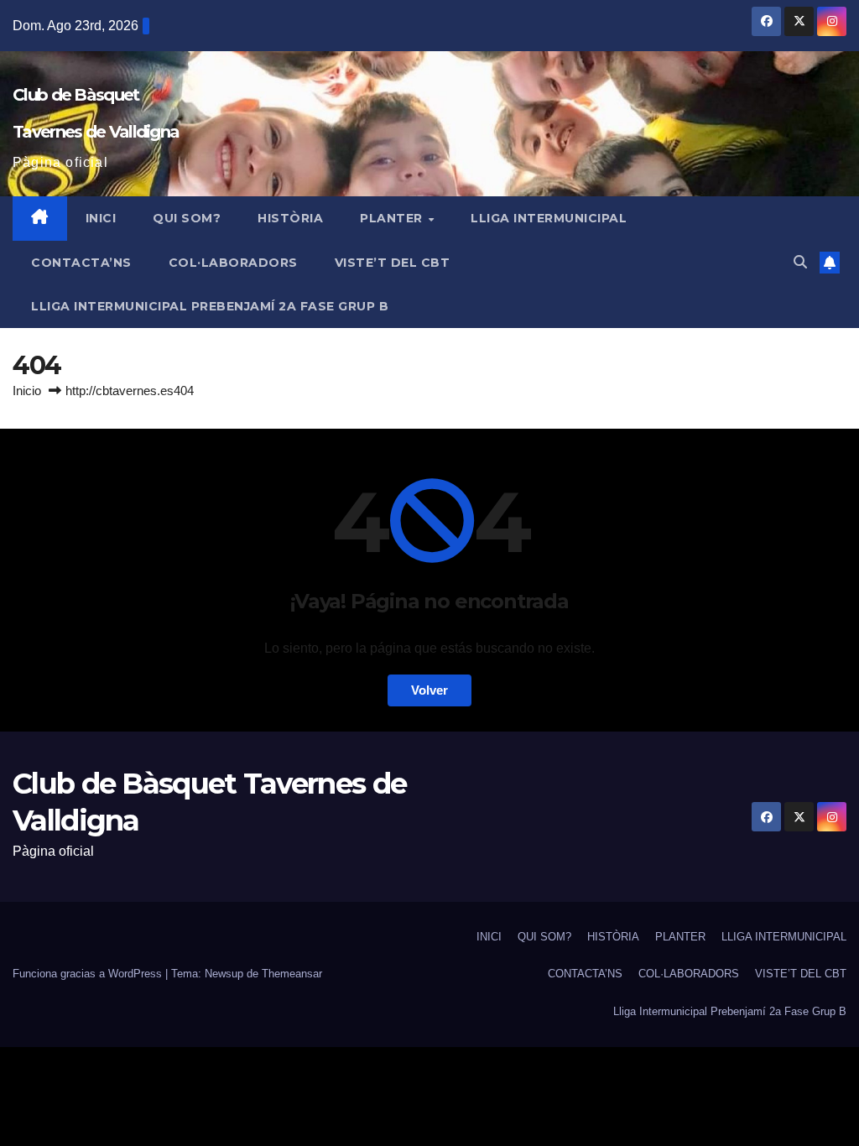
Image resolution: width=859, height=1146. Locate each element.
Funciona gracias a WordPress (89, 973)
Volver (429, 690)
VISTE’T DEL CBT (392, 262)
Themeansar (292, 973)
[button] (800, 262)
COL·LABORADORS (233, 262)
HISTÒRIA (290, 218)
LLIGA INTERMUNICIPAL (549, 218)
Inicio (27, 390)
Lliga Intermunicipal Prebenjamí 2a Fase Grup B (209, 306)
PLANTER (393, 218)
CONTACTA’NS (81, 262)
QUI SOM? (187, 218)
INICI (101, 218)
